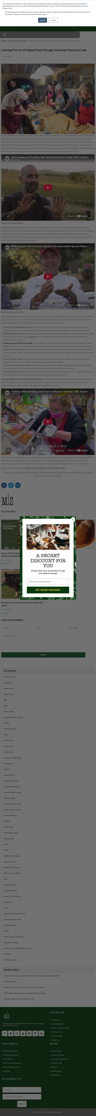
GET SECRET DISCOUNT (48, 590)
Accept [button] (42, 20)
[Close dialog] (73, 519)
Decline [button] (53, 20)
